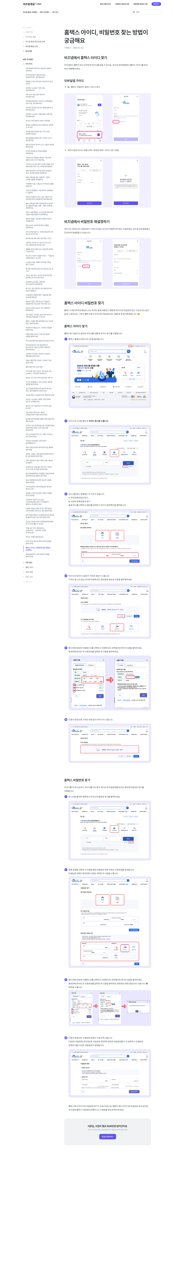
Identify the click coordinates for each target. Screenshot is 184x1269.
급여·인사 (29, 567)
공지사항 (28, 51)
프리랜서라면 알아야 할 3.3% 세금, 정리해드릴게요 (38, 132)
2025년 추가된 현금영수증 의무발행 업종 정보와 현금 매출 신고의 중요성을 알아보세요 (40, 427)
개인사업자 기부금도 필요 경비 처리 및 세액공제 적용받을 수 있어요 (39, 315)
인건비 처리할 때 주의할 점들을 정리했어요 (36, 152)
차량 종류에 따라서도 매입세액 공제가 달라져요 (38, 69)
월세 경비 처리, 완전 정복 (34, 367)
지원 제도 (28, 562)
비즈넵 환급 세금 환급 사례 (35, 41)
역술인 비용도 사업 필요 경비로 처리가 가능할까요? (39, 220)
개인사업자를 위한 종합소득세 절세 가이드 (40, 341)
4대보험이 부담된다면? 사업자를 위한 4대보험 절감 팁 (38, 296)
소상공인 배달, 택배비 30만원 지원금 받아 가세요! (38, 263)
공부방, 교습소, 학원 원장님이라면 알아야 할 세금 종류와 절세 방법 (40, 455)
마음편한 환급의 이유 (140, 4)
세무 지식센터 (44, 12)
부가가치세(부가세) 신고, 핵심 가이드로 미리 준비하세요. (39, 435)
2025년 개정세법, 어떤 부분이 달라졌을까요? (36, 442)
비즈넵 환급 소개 (31, 46)
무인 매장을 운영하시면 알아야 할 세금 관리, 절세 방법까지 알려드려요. (39, 389)
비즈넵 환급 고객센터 (30, 12)
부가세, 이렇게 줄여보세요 (34, 537)
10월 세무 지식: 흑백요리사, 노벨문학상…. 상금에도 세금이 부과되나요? (36, 530)
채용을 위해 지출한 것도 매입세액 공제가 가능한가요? (39, 250)
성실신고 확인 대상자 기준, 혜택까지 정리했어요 (38, 309)
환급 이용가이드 (105, 4)
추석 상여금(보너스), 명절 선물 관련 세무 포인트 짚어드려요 (39, 233)
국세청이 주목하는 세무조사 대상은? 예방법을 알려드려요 (38, 355)
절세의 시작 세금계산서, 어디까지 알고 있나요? (39, 407)
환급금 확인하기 (108, 1136)
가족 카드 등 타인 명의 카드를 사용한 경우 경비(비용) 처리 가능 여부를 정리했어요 (40, 165)
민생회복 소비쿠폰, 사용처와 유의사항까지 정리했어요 (35, 283)
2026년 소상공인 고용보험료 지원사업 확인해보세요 (39, 115)
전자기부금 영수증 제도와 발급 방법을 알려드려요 (38, 542)
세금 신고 (28, 581)
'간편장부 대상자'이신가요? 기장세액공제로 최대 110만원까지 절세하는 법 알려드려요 (37, 501)
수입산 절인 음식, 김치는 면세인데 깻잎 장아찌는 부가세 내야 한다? (39, 276)
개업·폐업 (29, 572)
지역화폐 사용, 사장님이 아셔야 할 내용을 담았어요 (40, 185)
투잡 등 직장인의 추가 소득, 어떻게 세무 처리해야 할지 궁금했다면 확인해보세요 (39, 198)
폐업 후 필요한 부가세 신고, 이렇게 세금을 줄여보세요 (40, 145)
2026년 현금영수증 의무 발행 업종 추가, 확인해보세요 (39, 108)
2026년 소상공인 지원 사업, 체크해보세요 (35, 89)
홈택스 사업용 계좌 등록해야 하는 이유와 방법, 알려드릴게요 (39, 322)
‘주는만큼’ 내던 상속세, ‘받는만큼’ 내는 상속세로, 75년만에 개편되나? (39, 372)
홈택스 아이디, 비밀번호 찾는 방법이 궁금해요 (38, 548)
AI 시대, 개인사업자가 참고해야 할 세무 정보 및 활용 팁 (39, 289)
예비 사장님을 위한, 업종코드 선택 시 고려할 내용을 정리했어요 (38, 178)
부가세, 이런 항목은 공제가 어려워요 (38, 120)
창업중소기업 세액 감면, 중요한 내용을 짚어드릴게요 (39, 494)
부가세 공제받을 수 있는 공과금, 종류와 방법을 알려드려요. (39, 383)
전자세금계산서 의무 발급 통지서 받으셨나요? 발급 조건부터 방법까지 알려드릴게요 (38, 347)
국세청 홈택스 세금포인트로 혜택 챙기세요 (40, 395)
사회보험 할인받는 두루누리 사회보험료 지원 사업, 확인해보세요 (39, 102)
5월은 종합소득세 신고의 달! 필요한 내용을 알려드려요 (38, 335)
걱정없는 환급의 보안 (122, 4)
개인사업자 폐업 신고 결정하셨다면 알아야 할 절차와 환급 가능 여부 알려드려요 (40, 516)
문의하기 (156, 4)
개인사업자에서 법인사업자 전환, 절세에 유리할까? (39, 461)
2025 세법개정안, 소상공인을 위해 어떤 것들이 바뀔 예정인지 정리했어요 (39, 213)
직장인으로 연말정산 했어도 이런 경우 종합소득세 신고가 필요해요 (38, 158)
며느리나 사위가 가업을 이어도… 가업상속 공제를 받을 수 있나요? (40, 257)
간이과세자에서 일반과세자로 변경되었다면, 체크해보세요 (36, 76)
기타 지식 (55, 12)
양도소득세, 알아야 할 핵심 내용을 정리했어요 (37, 226)
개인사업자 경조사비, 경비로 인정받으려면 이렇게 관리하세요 (36, 413)
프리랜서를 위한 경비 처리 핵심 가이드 (39, 238)
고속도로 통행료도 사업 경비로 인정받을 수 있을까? (39, 191)
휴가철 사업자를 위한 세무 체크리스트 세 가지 (39, 270)
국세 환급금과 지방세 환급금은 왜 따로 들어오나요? (39, 487)
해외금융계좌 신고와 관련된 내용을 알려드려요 (37, 555)
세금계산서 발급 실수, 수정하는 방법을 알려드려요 (39, 328)
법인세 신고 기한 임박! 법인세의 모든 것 (39, 377)
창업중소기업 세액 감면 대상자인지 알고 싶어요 (39, 82)
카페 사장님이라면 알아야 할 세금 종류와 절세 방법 (39, 448)
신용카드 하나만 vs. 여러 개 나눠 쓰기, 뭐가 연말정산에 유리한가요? (39, 243)
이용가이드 (29, 32)
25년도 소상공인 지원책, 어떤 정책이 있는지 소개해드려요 (38, 400)
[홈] (32, 4)
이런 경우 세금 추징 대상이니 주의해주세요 (35, 95)
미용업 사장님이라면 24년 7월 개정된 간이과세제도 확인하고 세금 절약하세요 (39, 509)
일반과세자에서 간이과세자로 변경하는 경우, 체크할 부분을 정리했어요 (39, 172)
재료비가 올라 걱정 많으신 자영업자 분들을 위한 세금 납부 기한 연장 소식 (38, 302)
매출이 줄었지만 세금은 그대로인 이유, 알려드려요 (39, 361)
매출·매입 (29, 576)
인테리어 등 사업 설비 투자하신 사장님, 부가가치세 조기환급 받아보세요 (39, 468)
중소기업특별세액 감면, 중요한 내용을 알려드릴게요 (38, 481)
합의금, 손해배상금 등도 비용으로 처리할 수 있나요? (39, 126)
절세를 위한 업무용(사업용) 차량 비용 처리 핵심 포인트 (40, 420)
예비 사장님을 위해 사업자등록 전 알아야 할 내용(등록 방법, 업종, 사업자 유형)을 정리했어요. (39, 205)
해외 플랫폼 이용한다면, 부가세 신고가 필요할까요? (39, 139)
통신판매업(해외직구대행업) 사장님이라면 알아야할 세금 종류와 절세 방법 (40, 474)
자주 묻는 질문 (30, 36)
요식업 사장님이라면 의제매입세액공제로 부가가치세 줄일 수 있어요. (39, 522)
